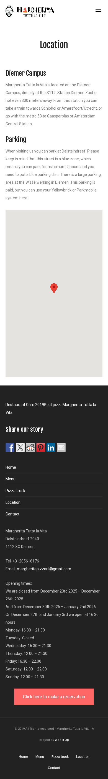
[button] (54, 288)
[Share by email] (61, 447)
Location (13, 502)
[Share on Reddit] (30, 447)
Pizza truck (15, 490)
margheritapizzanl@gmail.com (44, 569)
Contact (12, 514)
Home (11, 467)
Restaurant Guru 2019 (25, 404)
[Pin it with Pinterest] (40, 447)
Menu (11, 479)
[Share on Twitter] (20, 447)
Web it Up (62, 740)
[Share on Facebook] (10, 447)
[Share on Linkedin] (51, 447)
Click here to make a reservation (54, 696)
